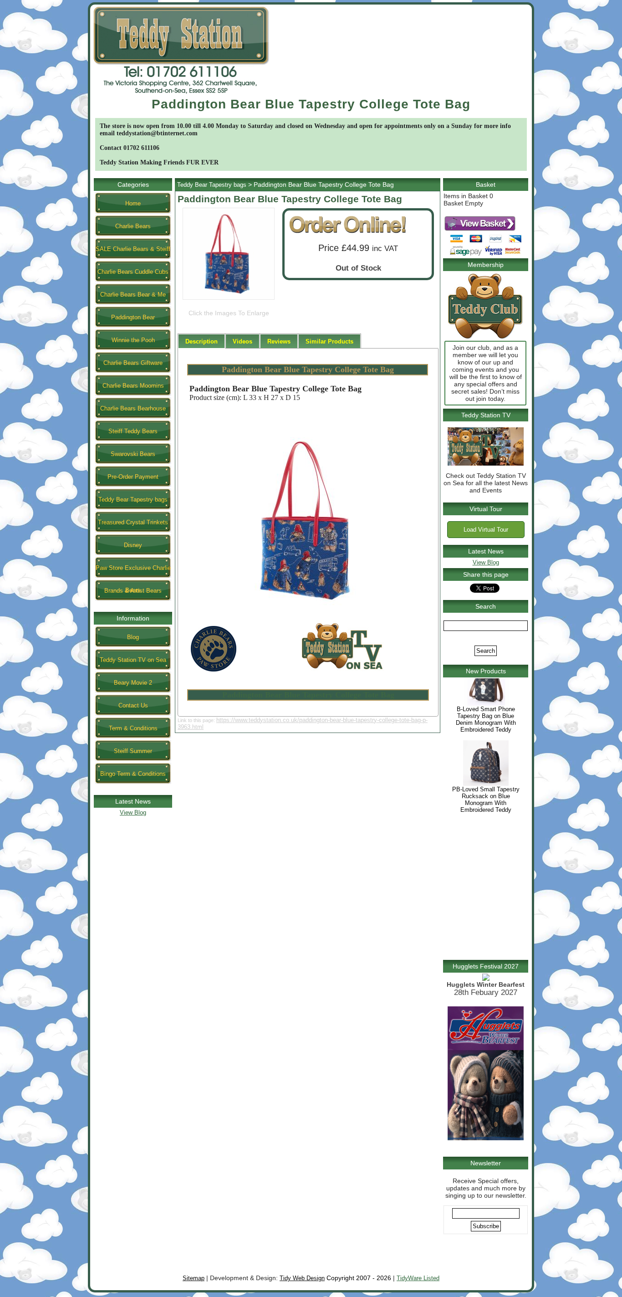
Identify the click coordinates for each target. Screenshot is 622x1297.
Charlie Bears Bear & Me (133, 294)
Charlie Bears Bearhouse (133, 408)
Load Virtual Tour (486, 529)
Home (133, 203)
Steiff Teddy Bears (133, 431)
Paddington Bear (133, 317)
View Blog (133, 812)
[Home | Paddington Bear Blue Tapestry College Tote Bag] (181, 95)
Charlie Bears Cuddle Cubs (132, 271)
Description (201, 341)
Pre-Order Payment (132, 476)
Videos (242, 341)
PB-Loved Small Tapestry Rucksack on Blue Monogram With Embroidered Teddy (486, 818)
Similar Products (329, 341)
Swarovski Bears (133, 454)
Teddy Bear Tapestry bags (133, 499)
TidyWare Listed (418, 1278)
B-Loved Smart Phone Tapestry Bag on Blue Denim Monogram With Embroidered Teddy (486, 738)
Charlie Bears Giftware (133, 362)
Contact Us (133, 705)
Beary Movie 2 (133, 682)
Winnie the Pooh (133, 340)
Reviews (279, 341)
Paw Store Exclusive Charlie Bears (133, 571)
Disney (133, 545)
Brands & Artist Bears (133, 590)
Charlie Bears (133, 226)
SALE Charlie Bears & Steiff (133, 249)
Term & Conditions (133, 728)
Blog (133, 637)
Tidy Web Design (302, 1278)
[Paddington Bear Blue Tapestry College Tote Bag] (228, 299)
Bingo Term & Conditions (133, 773)
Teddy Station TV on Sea (133, 659)
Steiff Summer (133, 751)
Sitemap (193, 1278)
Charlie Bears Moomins (133, 385)
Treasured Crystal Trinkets (133, 522)
